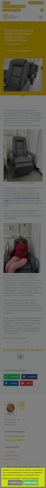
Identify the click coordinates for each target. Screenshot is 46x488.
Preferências (15, 482)
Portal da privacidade (30, 478)
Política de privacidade (11, 478)
